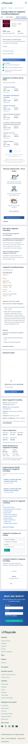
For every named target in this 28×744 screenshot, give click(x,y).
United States (4, 8)
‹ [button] (12, 368)
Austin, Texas (7, 512)
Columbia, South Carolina (10, 523)
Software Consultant (9, 105)
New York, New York (9, 507)
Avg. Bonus (21, 33)
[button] (1, 17)
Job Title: (7, 605)
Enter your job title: (14, 211)
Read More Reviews (8, 346)
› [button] (15, 368)
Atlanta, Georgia (8, 518)
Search (7, 550)
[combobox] (14, 48)
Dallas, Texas (7, 521)
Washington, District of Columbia (12, 509)
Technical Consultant (9, 87)
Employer (10, 8)
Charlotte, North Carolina (10, 516)
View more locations (8, 527)
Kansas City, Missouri (9, 520)
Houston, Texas (8, 511)
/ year (8, 31)
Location (6, 544)
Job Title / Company (9, 539)
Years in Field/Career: (8, 53)
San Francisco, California (10, 514)
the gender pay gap (15, 459)
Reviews (14, 26)
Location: (5, 46)
